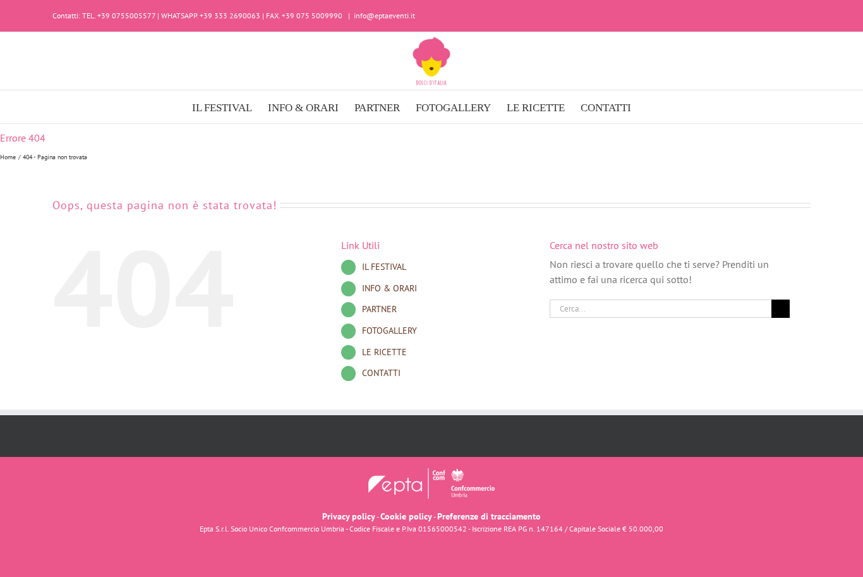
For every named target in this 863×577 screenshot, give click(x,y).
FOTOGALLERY (389, 330)
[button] (651, 106)
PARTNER (379, 309)
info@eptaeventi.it (384, 15)
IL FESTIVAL (384, 266)
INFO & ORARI (389, 288)
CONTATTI (381, 373)
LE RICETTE (384, 352)
